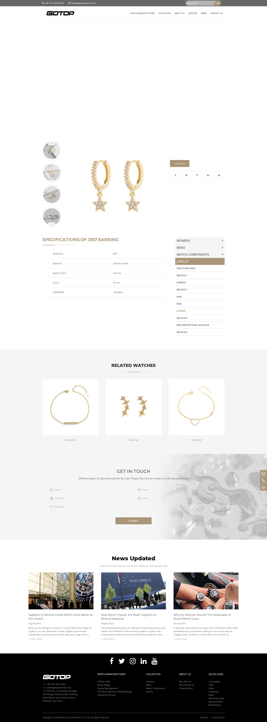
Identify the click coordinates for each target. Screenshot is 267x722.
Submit (133, 521)
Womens (183, 240)
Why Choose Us (186, 684)
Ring (179, 296)
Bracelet (182, 275)
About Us (179, 13)
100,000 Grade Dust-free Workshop (114, 691)
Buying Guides (215, 701)
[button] (51, 143)
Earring (75, 25)
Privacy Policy (218, 717)
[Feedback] (263, 487)
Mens (181, 247)
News (204, 13)
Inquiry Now (180, 163)
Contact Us (216, 13)
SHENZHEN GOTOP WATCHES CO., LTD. (72, 717)
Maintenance (215, 705)
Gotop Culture (186, 688)
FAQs (211, 684)
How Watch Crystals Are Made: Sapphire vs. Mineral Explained (129, 617)
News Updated (133, 558)
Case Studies (215, 681)
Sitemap (204, 717)
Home (45, 25)
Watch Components (193, 254)
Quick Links (216, 674)
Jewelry (66, 25)
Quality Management (107, 688)
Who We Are (185, 681)
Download (213, 691)
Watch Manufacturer (142, 13)
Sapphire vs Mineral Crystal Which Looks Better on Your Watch (61, 617)
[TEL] (263, 480)
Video (211, 688)
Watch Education (217, 698)
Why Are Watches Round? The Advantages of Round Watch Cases (202, 617)
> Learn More (35, 639)
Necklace (182, 317)
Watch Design (103, 684)
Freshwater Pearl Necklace (193, 325)
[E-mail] (263, 473)
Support (192, 13)
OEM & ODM (103, 681)
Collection (164, 13)
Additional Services (106, 694)
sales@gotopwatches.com (83, 3)
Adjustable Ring (186, 268)
